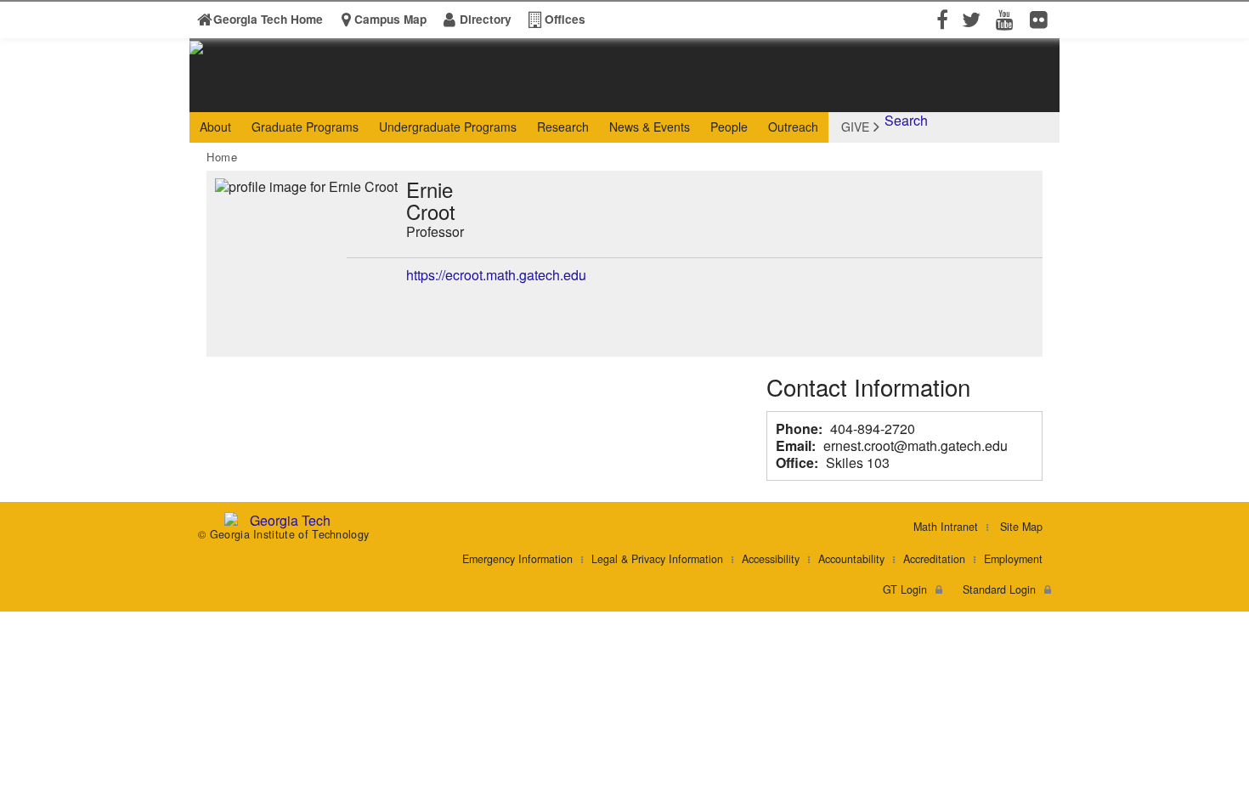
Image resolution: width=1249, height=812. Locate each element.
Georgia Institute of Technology (254, 96)
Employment (1013, 559)
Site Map (1021, 526)
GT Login (905, 589)
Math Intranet (945, 526)
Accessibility (771, 559)
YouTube (1008, 18)
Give (855, 126)
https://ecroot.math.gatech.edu (496, 275)
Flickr (1042, 18)
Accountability (851, 559)
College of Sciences (455, 96)
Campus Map (390, 19)
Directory (485, 19)
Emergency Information (517, 559)
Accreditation (934, 559)
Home (222, 157)
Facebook (940, 18)
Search (906, 120)
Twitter (974, 18)
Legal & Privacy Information (657, 559)
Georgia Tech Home (268, 19)
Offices (565, 19)
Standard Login (999, 589)
